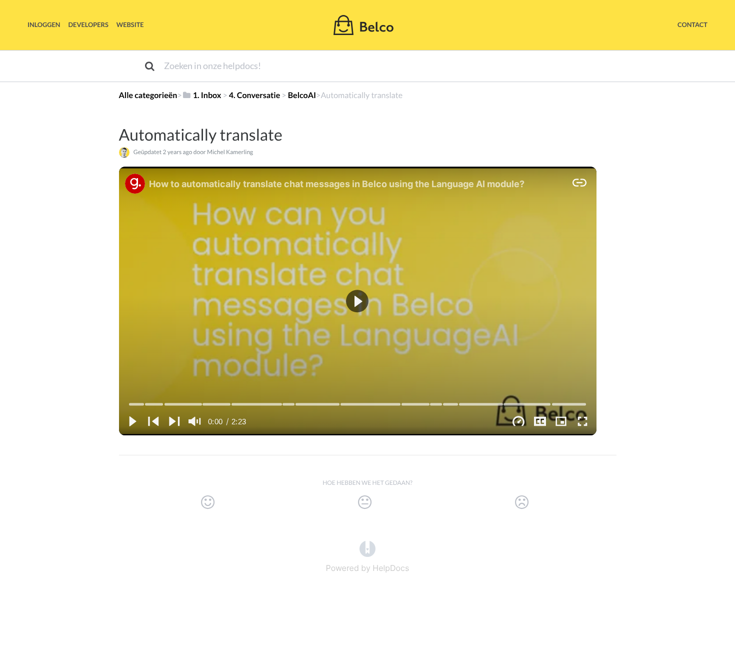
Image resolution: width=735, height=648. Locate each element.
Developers (88, 25)
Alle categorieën (148, 95)
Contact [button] (693, 25)
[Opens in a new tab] (368, 548)
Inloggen (44, 25)
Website (130, 25)
